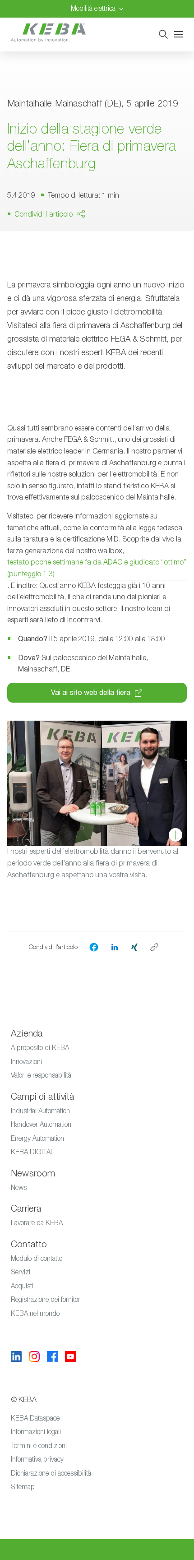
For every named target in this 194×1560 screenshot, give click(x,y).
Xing (55, 261)
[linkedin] (114, 947)
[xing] (134, 947)
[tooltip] (154, 947)
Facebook (64, 239)
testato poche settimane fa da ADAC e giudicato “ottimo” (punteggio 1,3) (96, 568)
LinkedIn (103, 243)
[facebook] (93, 947)
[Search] (163, 34)
